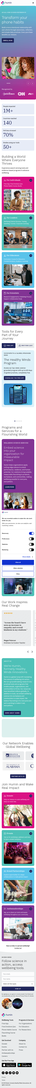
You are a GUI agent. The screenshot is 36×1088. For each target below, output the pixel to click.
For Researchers (25, 1030)
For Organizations (25, 1023)
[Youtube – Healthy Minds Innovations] (17, 1072)
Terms (3, 1080)
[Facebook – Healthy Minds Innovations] (6, 1072)
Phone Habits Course (9, 1030)
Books (4, 1036)
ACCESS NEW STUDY (10, 45)
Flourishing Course (8, 1033)
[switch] (31, 538)
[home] (6, 3)
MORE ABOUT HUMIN (12, 713)
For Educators (24, 1027)
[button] (33, 3)
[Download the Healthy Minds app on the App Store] (9, 1065)
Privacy (4, 1077)
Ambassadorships (8, 1053)
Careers (5, 1056)
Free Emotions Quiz (9, 1027)
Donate (4, 1044)
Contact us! (18, 948)
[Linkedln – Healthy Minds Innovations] (13, 1072)
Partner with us (18, 776)
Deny (18, 574)
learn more (9, 487)
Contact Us (23, 1047)
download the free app (14, 378)
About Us (22, 1044)
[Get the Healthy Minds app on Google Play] (24, 1065)
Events (4, 1047)
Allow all (18, 562)
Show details (26, 557)
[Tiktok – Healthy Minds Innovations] (10, 1072)
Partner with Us (7, 1050)
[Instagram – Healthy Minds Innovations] (3, 1072)
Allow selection (18, 568)
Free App (5, 1023)
